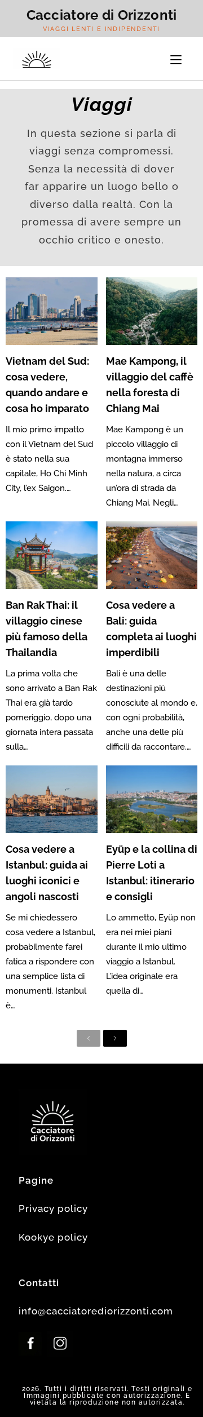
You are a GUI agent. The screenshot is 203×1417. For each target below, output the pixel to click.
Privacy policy (53, 1208)
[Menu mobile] (176, 59)
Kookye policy (53, 1237)
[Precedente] (88, 1038)
